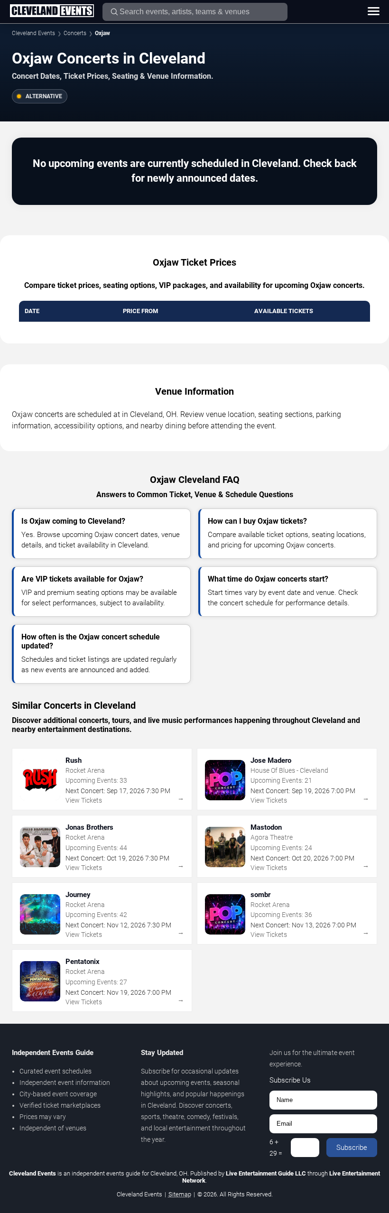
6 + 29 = (275, 1147)
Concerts (75, 33)
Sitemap (179, 1194)
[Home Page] (51, 11)
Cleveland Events (33, 33)
